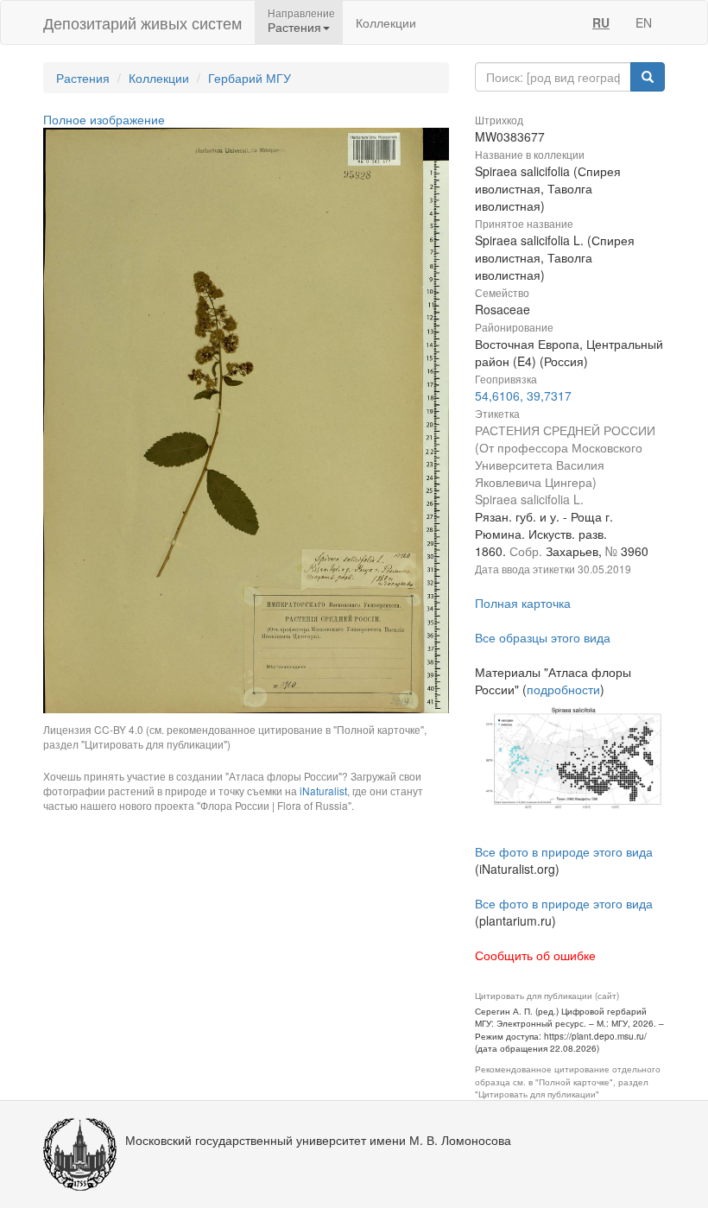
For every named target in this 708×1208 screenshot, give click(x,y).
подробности (563, 689)
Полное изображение (104, 119)
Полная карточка (523, 602)
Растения (83, 77)
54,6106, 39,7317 (523, 395)
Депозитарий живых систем (142, 22)
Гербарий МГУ (249, 77)
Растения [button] (294, 26)
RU (601, 22)
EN (643, 22)
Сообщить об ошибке (535, 955)
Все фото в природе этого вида (564, 851)
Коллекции (386, 22)
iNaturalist (323, 790)
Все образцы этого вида (542, 637)
